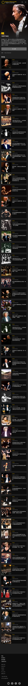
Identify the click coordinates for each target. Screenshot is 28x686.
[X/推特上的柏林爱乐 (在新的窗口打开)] (16, 683)
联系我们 (3, 657)
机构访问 (3, 666)
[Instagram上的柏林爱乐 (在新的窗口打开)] (19, 683)
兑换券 (2, 669)
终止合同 (3, 671)
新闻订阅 (3, 664)
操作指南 (3, 659)
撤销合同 (3, 673)
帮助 (2, 656)
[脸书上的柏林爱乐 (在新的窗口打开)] (12, 683)
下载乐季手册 (4, 676)
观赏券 (2, 668)
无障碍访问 (3, 661)
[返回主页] (9, 2)
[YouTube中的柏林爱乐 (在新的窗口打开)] (8, 683)
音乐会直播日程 (4, 678)
